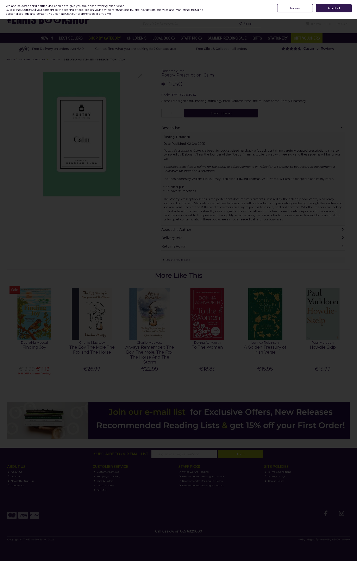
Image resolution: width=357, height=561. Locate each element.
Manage (295, 8)
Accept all (334, 8)
